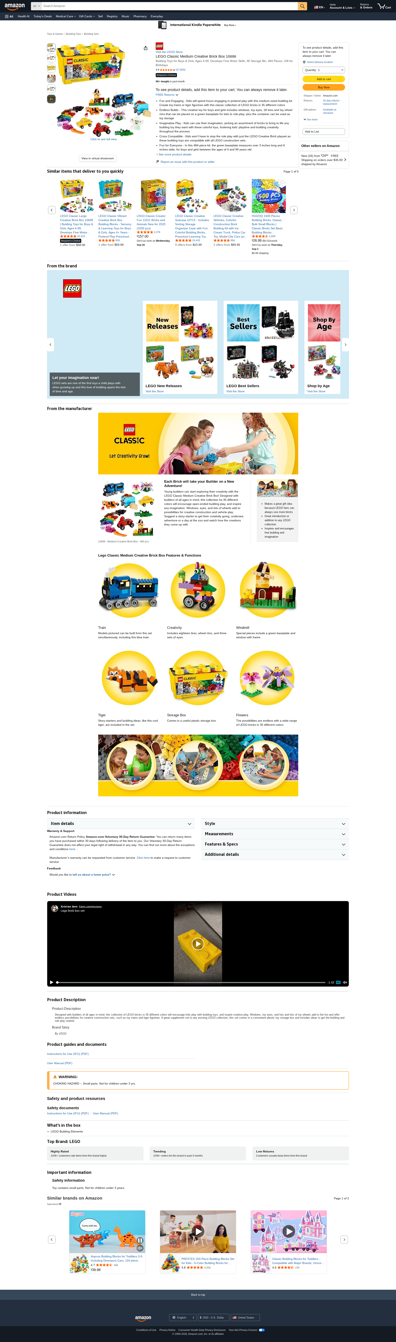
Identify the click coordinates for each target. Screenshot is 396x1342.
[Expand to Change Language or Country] (324, 7)
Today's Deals (43, 16)
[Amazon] (15, 6)
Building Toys (73, 34)
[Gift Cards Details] (94, 16)
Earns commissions (90, 906)
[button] (9, 16)
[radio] (51, 47)
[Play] (50, 982)
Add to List (312, 131)
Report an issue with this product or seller (188, 161)
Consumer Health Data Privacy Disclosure (202, 1330)
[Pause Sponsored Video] (140, 1241)
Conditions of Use (146, 1330)
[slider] (190, 982)
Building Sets (91, 34)
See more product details (175, 154)
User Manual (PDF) (59, 1063)
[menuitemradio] (338, 982)
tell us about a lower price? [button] (92, 874)
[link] (99, 158)
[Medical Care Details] (75, 16)
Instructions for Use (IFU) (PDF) (68, 1053)
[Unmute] (345, 982)
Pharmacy (140, 16)
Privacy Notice (167, 1330)
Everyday (157, 16)
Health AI (23, 16)
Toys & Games (55, 34)
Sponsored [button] (52, 1204)
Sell (100, 16)
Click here (143, 857)
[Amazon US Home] (143, 1319)
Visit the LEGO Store (169, 52)
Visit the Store (155, 391)
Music (125, 16)
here (72, 849)
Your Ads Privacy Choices (243, 1330)
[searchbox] (170, 6)
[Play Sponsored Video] (198, 1232)
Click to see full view (104, 139)
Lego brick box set (73, 910)
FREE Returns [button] (165, 94)
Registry (112, 16)
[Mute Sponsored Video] (140, 1248)
